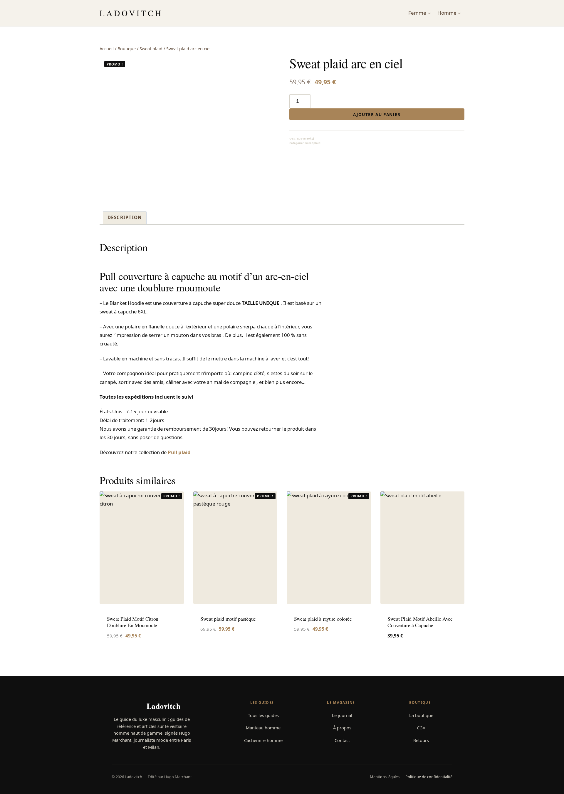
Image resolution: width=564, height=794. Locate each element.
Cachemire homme (263, 740)
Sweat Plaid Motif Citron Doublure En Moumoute (133, 622)
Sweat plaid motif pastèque (228, 618)
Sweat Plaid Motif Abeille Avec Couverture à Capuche (420, 622)
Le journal (342, 715)
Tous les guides (263, 715)
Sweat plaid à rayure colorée (323, 618)
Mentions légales (385, 776)
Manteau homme (263, 728)
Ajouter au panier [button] (222, 646)
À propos (342, 728)
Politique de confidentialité (428, 776)
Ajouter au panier (376, 114)
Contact (342, 740)
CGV (421, 728)
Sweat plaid (312, 143)
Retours (421, 740)
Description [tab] (125, 217)
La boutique (421, 715)
